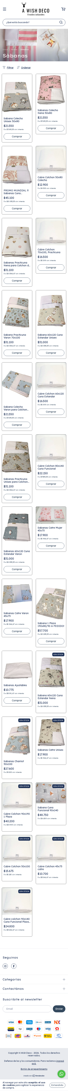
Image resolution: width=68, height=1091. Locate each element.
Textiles (14, 49)
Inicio (5, 49)
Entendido (57, 1085)
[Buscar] (61, 22)
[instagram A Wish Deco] (5, 966)
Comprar (17, 136)
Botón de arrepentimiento (34, 1069)
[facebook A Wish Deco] (13, 966)
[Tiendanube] (34, 1076)
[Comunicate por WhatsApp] (61, 1074)
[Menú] (4, 9)
